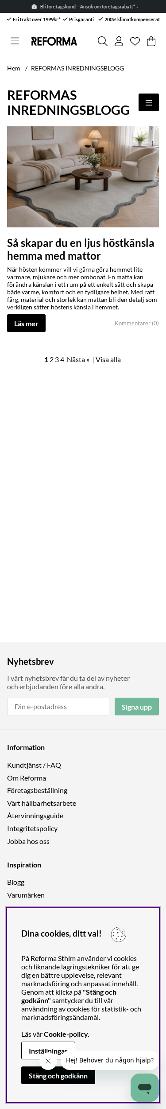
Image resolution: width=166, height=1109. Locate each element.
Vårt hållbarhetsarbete (41, 803)
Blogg (15, 882)
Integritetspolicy (32, 828)
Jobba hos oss (28, 841)
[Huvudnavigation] (15, 41)
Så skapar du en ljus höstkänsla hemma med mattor (80, 249)
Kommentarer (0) (137, 323)
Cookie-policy (66, 1034)
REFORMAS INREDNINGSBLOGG (77, 68)
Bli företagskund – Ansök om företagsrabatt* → (89, 6)
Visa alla (108, 359)
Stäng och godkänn (58, 1075)
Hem (13, 68)
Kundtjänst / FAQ (34, 765)
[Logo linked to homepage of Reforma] (54, 41)
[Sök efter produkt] (102, 41)
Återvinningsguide (35, 815)
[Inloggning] (119, 41)
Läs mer (26, 323)
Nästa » (78, 359)
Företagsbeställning (37, 790)
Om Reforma (26, 777)
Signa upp (137, 707)
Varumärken (26, 894)
